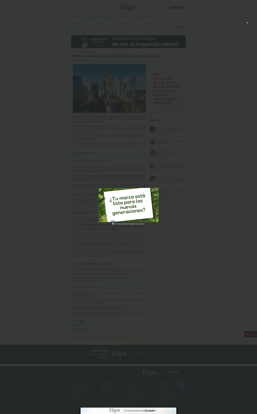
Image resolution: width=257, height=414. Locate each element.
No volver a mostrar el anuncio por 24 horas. (129, 224)
